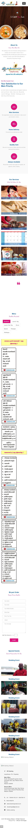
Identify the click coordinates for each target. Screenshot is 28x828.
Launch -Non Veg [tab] (8, 323)
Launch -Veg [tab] (15, 319)
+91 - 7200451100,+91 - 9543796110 (15, 795)
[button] (3, 29)
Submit (14, 638)
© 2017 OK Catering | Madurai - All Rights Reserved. (13, 817)
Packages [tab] (13, 327)
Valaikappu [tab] (6, 330)
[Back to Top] (1, 824)
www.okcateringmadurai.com (14, 802)
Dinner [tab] (17, 323)
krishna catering (11, 808)
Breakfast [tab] (6, 319)
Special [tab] (6, 327)
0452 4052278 (10, 799)
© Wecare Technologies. (21, 818)
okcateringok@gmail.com (13, 805)
